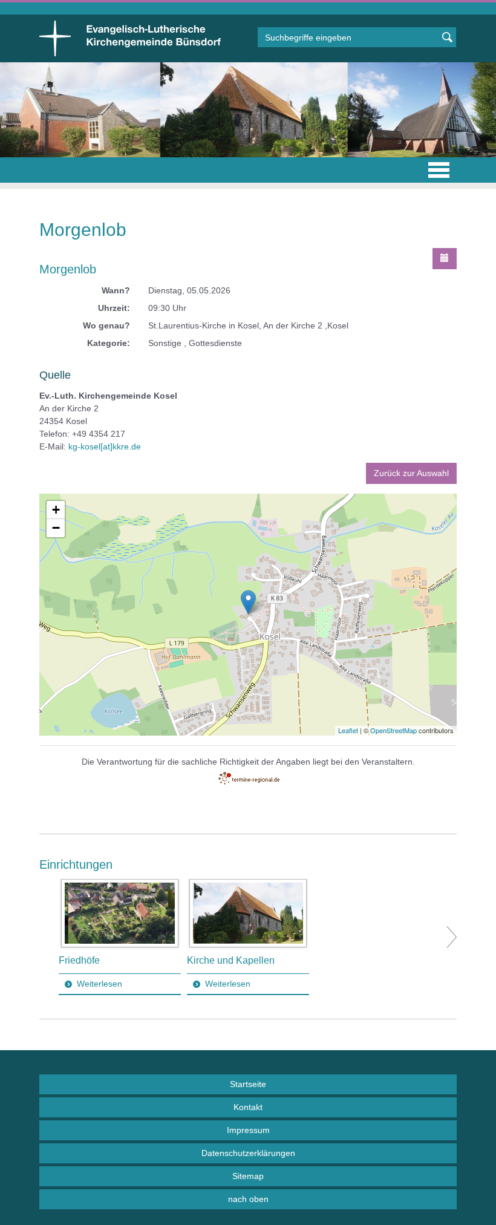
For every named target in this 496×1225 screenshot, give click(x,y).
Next (452, 937)
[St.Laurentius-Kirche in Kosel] (248, 602)
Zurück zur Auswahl (411, 473)
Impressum (248, 1130)
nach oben (248, 1199)
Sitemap (248, 1176)
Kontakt (248, 1107)
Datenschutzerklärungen (248, 1153)
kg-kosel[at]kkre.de (104, 446)
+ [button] (56, 509)
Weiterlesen (99, 983)
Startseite (248, 1084)
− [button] (56, 527)
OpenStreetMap (393, 730)
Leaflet (348, 730)
